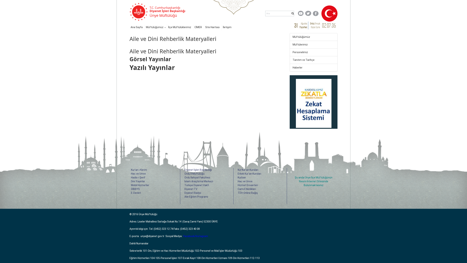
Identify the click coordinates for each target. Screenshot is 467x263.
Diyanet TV (190, 189)
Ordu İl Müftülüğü (194, 173)
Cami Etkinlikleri (247, 189)
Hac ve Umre (138, 173)
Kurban (242, 177)
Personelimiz (300, 52)
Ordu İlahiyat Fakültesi (197, 177)
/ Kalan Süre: (315, 25)
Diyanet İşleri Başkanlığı (198, 169)
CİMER (198, 27)
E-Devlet (136, 192)
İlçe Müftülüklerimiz (179, 27)
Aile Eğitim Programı (196, 196)
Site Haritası (212, 27)
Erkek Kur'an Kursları (249, 173)
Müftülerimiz (300, 44)
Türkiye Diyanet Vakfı (196, 185)
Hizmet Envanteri (248, 185)
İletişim (227, 27)
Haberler (297, 67)
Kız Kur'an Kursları (248, 169)
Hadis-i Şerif (138, 177)
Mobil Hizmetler (140, 185)
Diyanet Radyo (192, 192)
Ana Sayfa (137, 27)
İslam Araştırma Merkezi (198, 181)
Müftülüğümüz (154, 27)
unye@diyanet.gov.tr (152, 236)
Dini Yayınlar (138, 181)
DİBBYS (135, 189)
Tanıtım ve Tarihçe (303, 59)
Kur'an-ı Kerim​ (139, 169)
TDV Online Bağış (248, 192)
